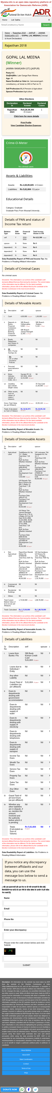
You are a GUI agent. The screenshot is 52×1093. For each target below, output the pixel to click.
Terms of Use (26, 1068)
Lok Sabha (15, 20)
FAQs (26, 1073)
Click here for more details (26, 116)
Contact (26, 1064)
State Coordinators (26, 1059)
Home (4, 20)
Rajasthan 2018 (19, 33)
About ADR (26, 1055)
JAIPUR (32, 33)
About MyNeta (26, 1050)
